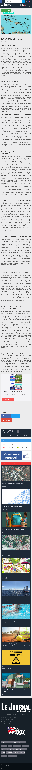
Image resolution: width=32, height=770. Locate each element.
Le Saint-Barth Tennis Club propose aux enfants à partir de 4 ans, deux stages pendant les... (16, 646)
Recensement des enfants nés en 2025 (12, 506)
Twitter (16, 416)
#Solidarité (25, 745)
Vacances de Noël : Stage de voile (11, 598)
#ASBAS (4, 756)
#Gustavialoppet (12, 756)
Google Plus (7, 420)
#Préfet (24, 749)
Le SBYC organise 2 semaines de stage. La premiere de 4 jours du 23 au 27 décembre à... (15, 600)
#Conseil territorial (6, 749)
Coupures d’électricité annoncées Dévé (12, 483)
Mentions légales (4, 768)
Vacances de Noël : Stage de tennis (11, 644)
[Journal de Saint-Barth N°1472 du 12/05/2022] (16, 382)
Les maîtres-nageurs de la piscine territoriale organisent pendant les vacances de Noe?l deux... (14, 623)
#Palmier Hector (16, 742)
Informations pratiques (8, 463)
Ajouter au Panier (8, 399)
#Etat (3, 752)
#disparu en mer (6, 742)
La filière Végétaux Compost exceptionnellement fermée (15, 690)
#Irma (23, 742)
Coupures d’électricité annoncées (11, 667)
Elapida (12, 765)
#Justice (16, 752)
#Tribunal (22, 752)
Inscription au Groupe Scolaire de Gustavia (13, 529)
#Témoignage (17, 745)
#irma (10, 745)
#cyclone (4, 745)
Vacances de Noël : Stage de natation (12, 621)
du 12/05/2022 (12, 392)
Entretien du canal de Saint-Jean (10, 552)
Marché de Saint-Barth (8, 575)
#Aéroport (9, 752)
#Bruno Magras (17, 749)
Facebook (6, 416)
